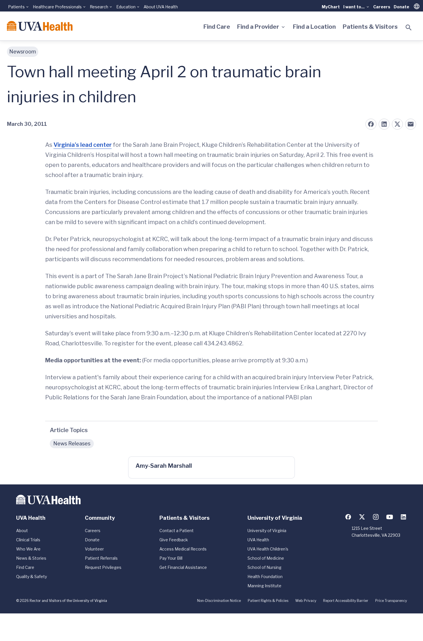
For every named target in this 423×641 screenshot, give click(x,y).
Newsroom (22, 52)
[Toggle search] (409, 28)
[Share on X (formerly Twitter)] (397, 124)
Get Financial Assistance (183, 567)
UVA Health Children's (267, 548)
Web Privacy (305, 600)
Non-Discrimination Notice (219, 600)
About (22, 530)
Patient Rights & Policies (268, 600)
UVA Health (258, 539)
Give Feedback (173, 539)
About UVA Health (161, 6)
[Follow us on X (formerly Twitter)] (362, 516)
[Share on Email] (410, 124)
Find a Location (314, 26)
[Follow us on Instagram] (375, 516)
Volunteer (94, 548)
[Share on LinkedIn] (384, 124)
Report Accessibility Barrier (345, 600)
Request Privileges (103, 567)
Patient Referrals (101, 558)
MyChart (331, 6)
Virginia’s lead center (83, 144)
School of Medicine (265, 558)
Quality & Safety (31, 576)
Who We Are (28, 548)
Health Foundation (265, 576)
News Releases (71, 443)
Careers (381, 6)
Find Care (216, 26)
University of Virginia (266, 530)
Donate (401, 6)
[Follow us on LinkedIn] (403, 516)
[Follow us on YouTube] (389, 516)
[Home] (40, 26)
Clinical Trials (28, 539)
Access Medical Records (183, 548)
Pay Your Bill (170, 558)
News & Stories (31, 558)
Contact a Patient (176, 530)
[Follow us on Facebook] (348, 516)
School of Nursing (264, 567)
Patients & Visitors (370, 26)
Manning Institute (264, 585)
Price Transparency (391, 600)
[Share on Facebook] (370, 124)
